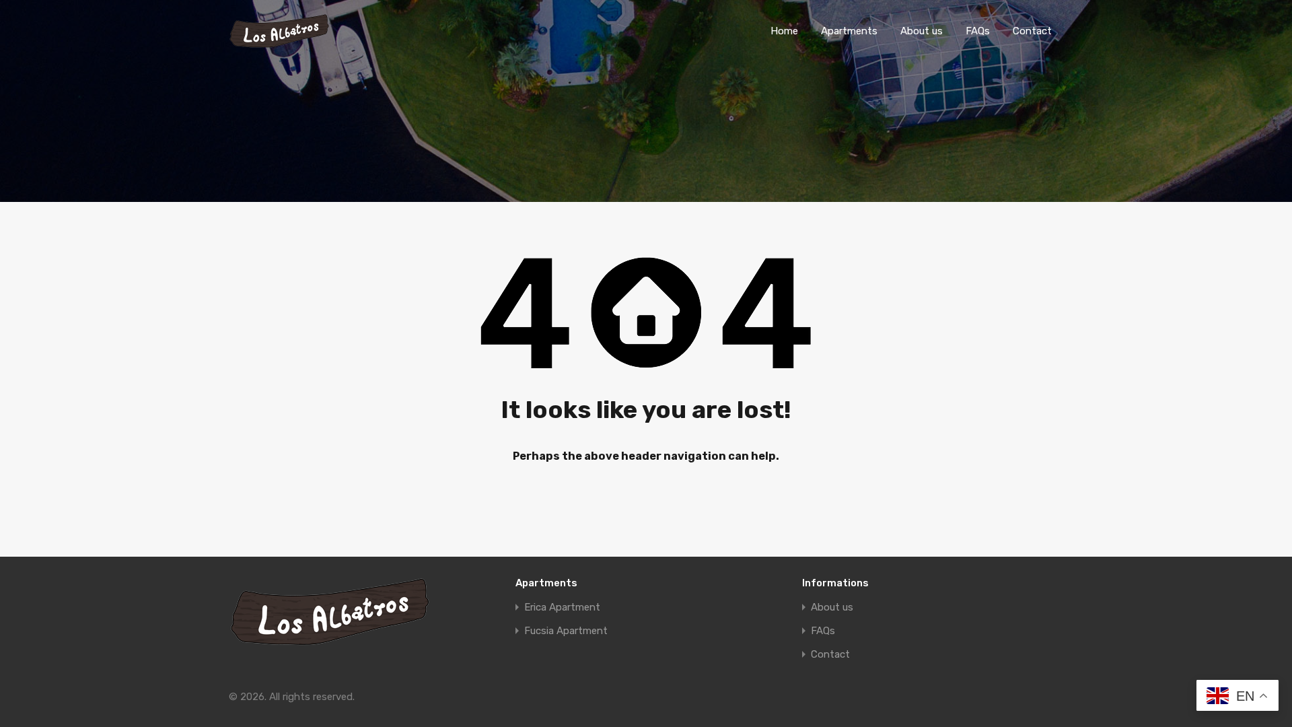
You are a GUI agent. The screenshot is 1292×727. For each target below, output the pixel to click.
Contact (1032, 31)
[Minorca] (279, 42)
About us (921, 31)
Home (784, 31)
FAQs (978, 31)
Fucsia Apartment (566, 631)
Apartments (849, 31)
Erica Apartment (562, 607)
